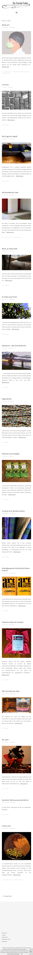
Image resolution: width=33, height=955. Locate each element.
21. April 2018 (4, 456)
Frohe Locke (6, 826)
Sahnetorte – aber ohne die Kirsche (14, 346)
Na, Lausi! (5, 740)
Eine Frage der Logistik (9, 136)
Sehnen (20, 237)
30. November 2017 (5, 513)
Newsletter (4, 941)
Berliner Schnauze (17, 71)
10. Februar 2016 (5, 828)
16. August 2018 (5, 299)
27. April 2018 (4, 401)
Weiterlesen (5, 67)
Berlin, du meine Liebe (9, 249)
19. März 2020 (4, 138)
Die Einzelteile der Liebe (10, 192)
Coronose (5, 85)
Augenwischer (7, 399)
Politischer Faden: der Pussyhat (12, 622)
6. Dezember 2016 (5, 742)
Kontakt (4, 935)
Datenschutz (5, 937)
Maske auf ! (6, 25)
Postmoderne (16, 237)
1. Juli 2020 (4, 87)
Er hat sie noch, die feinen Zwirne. (13, 511)
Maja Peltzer (13, 27)
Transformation (26, 71)
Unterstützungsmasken (6, 73)
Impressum (4, 933)
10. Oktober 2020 (5, 27)
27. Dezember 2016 (5, 693)
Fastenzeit (15, 879)
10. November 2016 (5, 802)
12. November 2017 (5, 573)
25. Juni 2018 (4, 348)
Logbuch (7, 71)
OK (22, 954)
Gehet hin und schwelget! (11, 454)
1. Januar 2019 (4, 251)
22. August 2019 (5, 194)
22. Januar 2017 (5, 624)
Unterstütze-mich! (6, 939)
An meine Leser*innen (9, 297)
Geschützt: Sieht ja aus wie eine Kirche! (15, 800)
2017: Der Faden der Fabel (10, 691)
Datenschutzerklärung (13, 954)
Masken (22, 71)
